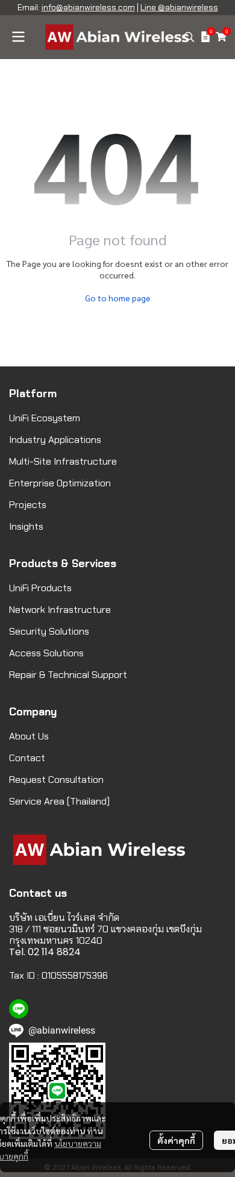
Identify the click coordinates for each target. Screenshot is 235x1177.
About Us (29, 736)
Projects (27, 504)
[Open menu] (18, 37)
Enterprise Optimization (60, 483)
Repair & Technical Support (68, 674)
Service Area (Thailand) (59, 801)
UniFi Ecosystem (44, 418)
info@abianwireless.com (88, 7)
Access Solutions (46, 653)
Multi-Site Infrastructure (63, 461)
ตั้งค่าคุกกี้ (176, 1140)
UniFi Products (40, 588)
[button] (189, 36)
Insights (26, 526)
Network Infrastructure (60, 609)
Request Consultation (56, 779)
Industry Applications (55, 439)
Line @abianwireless (179, 7)
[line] (18, 1008)
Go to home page (118, 297)
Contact (27, 758)
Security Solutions (49, 631)
